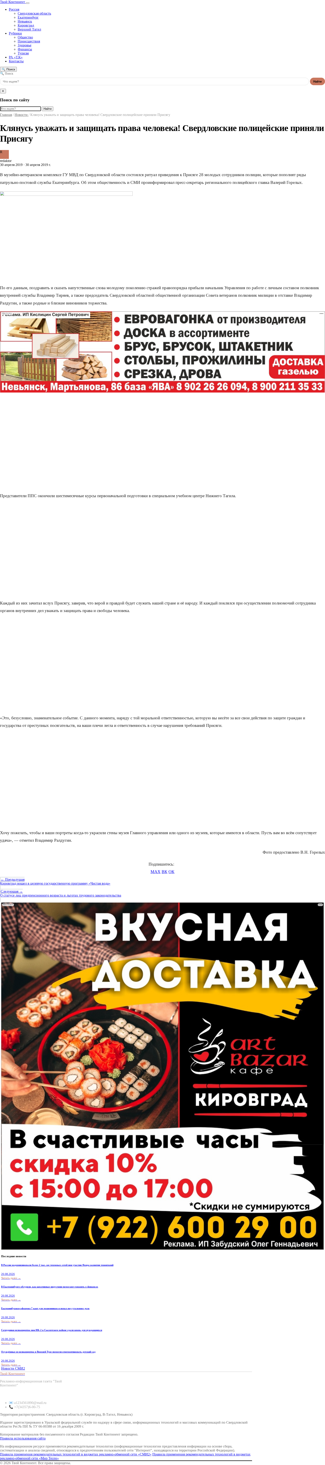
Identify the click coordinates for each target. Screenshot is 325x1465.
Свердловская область (34, 13)
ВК (164, 871)
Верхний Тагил (29, 29)
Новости (22, 115)
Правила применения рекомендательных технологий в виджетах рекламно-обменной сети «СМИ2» (75, 1454)
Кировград (26, 25)
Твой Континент (13, 2)
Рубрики (15, 33)
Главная (6, 115)
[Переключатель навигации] (27, 3)
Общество (25, 37)
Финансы (25, 49)
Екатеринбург (28, 17)
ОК (171, 871)
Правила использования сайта (23, 1438)
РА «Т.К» (16, 57)
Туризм (23, 53)
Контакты (16, 61)
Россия (14, 9)
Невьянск (25, 21)
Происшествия (29, 41)
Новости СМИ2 (13, 1368)
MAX (156, 871)
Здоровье (24, 45)
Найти (317, 81)
